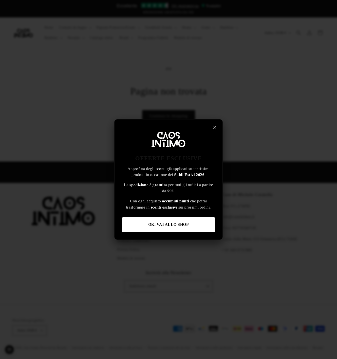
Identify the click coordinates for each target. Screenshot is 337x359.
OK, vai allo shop (168, 224)
